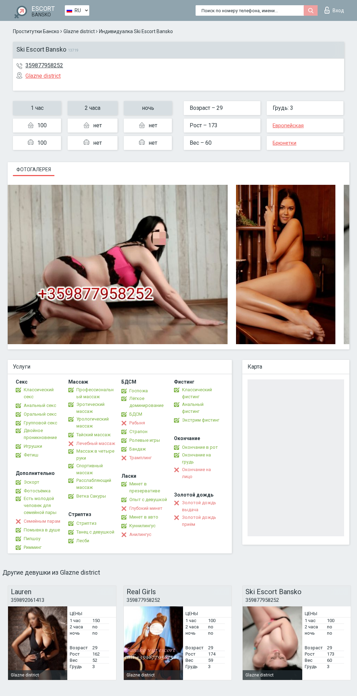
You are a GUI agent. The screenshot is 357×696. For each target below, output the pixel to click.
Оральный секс (40, 414)
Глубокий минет (145, 508)
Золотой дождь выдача (199, 506)
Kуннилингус (142, 525)
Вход (338, 10)
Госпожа (138, 390)
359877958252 (44, 65)
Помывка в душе (42, 529)
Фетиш (31, 454)
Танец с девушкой (95, 532)
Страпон (138, 431)
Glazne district (79, 31)
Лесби (82, 540)
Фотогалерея (33, 169)
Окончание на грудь (196, 458)
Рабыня (137, 422)
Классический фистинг (197, 393)
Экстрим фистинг (200, 420)
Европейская (288, 125)
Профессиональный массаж (95, 393)
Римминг (32, 547)
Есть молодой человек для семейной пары (40, 505)
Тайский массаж (93, 434)
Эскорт (31, 482)
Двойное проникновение (40, 434)
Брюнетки (284, 143)
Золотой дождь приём (199, 521)
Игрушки (33, 446)
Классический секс (39, 393)
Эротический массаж (90, 408)
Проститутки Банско (36, 31)
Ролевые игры (144, 440)
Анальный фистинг (193, 408)
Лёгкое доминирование (146, 402)
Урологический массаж (92, 422)
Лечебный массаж (95, 443)
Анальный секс (40, 405)
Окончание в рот (200, 447)
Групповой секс (40, 422)
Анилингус (140, 534)
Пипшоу (32, 538)
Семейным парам (42, 521)
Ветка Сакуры (91, 496)
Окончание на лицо (196, 473)
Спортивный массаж (89, 469)
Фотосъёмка (37, 490)
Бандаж (137, 449)
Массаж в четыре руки (95, 454)
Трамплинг (140, 457)
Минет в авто (143, 517)
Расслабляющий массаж (93, 484)
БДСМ (135, 414)
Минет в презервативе (144, 487)
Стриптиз (86, 523)
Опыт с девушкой (148, 499)
